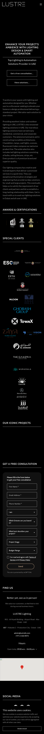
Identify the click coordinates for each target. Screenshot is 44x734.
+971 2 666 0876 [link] (22, 636)
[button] (41, 4)
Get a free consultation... (22, 73)
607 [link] (4, 627)
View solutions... (21, 82)
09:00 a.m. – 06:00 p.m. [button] (26, 649)
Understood (22, 729)
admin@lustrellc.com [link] (22, 633)
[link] (13, 4)
